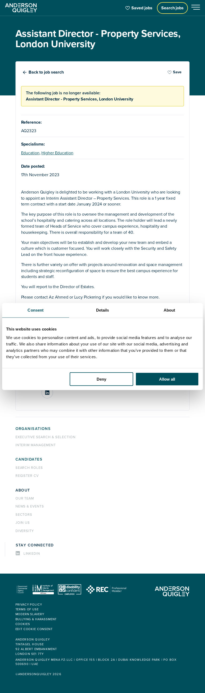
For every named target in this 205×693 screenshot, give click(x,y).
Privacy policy (28, 604)
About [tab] (169, 310)
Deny (101, 379)
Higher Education (57, 153)
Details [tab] (102, 310)
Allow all (167, 379)
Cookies (22, 624)
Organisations (33, 428)
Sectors (24, 515)
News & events (29, 506)
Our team (24, 498)
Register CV (27, 476)
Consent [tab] (35, 310)
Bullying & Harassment (36, 619)
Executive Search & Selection (45, 437)
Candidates (28, 459)
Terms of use (27, 609)
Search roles (29, 468)
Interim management (35, 445)
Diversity (24, 531)
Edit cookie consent (34, 629)
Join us (22, 523)
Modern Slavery (29, 614)
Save (177, 72)
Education (30, 153)
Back (46, 72)
